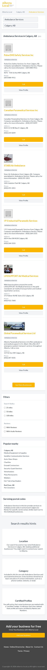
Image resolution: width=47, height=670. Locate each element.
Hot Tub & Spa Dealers (12, 481)
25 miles (9, 408)
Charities (7, 462)
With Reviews (11, 427)
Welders (7, 478)
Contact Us (38, 647)
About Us (29, 647)
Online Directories (17, 647)
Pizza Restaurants (10, 475)
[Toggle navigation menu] (44, 4)
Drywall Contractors (11, 465)
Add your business (23, 635)
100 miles (9, 415)
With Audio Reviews (14, 431)
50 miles (9, 412)
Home (6, 647)
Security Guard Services (13, 468)
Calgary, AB (20, 12)
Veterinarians (9, 472)
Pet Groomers (9, 488)
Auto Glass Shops (10, 459)
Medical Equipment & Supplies (15, 453)
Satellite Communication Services (16, 456)
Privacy (26, 651)
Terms (20, 651)
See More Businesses (23, 385)
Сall (23, 84)
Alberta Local (7, 12)
